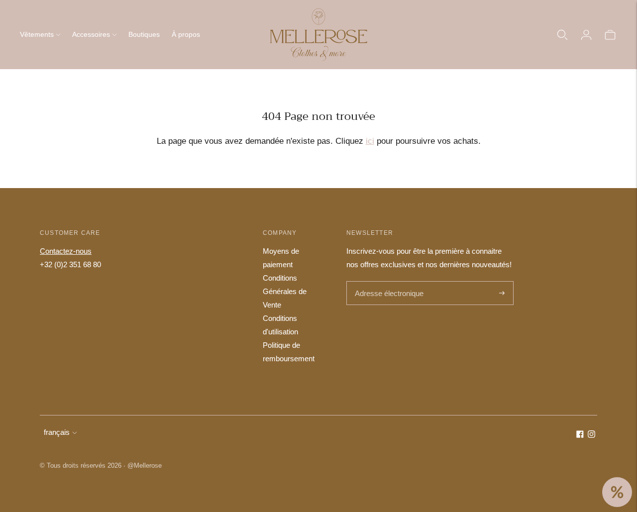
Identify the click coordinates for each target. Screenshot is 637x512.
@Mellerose (144, 465)
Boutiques (144, 34)
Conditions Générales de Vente (285, 291)
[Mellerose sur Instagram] (591, 435)
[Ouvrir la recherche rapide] (562, 35)
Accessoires (91, 34)
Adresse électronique (386, 282)
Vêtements (37, 34)
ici (370, 141)
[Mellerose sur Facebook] (580, 435)
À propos (186, 34)
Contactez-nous (66, 251)
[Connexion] (586, 35)
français (57, 432)
